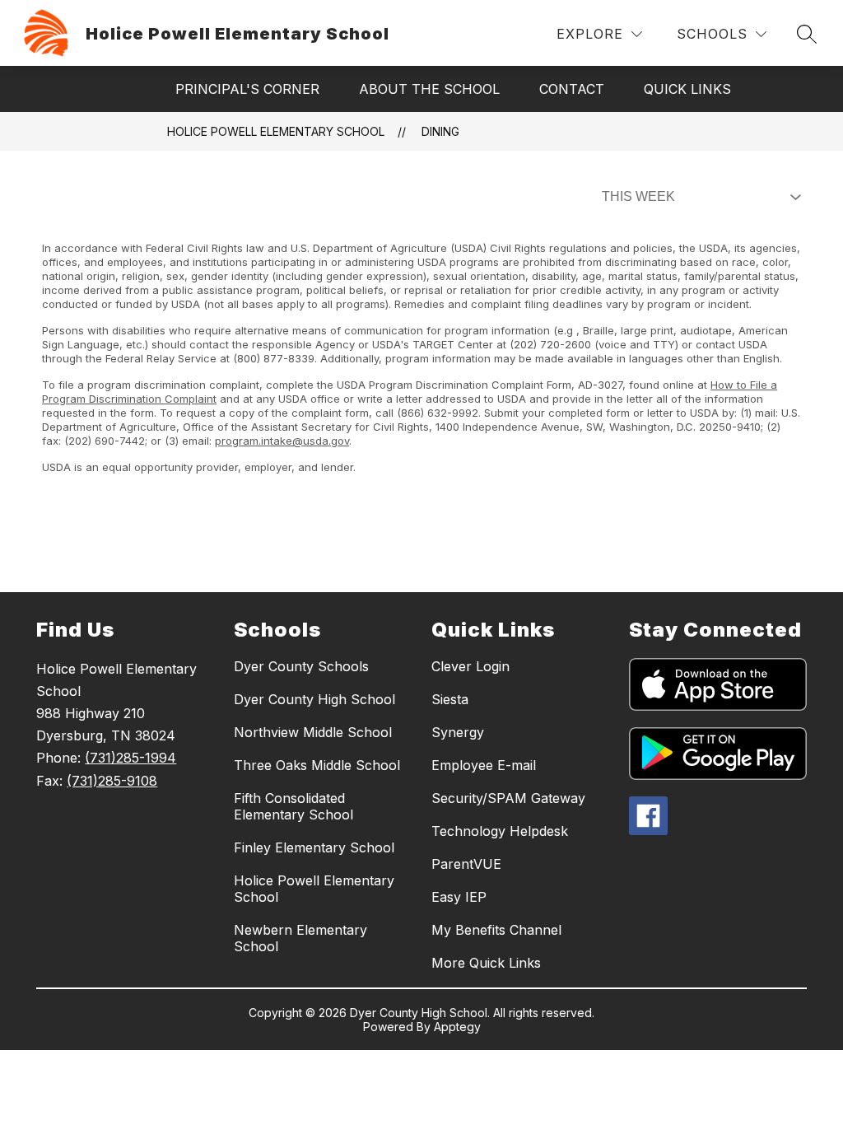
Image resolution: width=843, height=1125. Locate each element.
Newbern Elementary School (300, 938)
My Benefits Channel (496, 930)
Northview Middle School (313, 732)
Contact (571, 89)
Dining (440, 131)
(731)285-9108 (112, 781)
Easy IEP (459, 897)
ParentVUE (466, 864)
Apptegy (457, 1027)
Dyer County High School (314, 699)
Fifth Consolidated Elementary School (293, 806)
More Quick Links (486, 963)
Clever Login (470, 666)
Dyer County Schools (301, 666)
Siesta (449, 699)
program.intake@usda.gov (282, 440)
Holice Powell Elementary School (275, 131)
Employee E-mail (483, 765)
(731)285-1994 (130, 757)
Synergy (457, 732)
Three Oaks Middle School (317, 765)
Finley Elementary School (314, 847)
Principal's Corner (247, 89)
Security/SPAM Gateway (508, 798)
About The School (429, 89)
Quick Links (687, 89)
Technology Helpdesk (499, 831)
